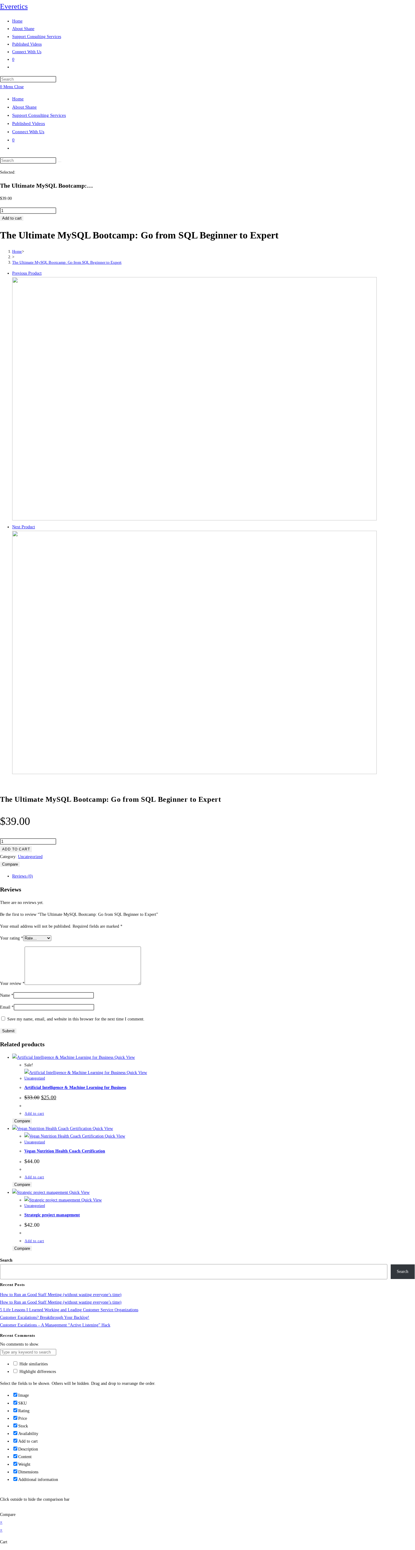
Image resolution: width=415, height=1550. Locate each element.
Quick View (124, 1057)
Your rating (11, 938)
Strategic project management (52, 1215)
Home (18, 98)
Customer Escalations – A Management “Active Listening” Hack (55, 1325)
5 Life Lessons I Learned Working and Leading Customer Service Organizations (69, 1310)
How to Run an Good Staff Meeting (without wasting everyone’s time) (61, 1294)
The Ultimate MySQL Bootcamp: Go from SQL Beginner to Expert (67, 262)
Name (6, 995)
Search (6, 1260)
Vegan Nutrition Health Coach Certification (64, 1151)
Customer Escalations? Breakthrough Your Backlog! (44, 1317)
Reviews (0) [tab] (22, 876)
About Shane (24, 107)
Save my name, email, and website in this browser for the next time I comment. (76, 1019)
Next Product (23, 527)
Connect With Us (28, 131)
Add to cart (12, 218)
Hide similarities (33, 1364)
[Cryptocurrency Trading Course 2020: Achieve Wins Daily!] (194, 519)
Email (7, 1007)
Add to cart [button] (34, 1113)
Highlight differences (37, 1371)
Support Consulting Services (39, 115)
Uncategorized (30, 856)
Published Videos (28, 123)
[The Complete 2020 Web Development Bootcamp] (194, 772)
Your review (12, 983)
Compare (10, 864)
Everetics (14, 6)
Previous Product (27, 273)
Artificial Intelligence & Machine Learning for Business (75, 1087)
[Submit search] (59, 161)
